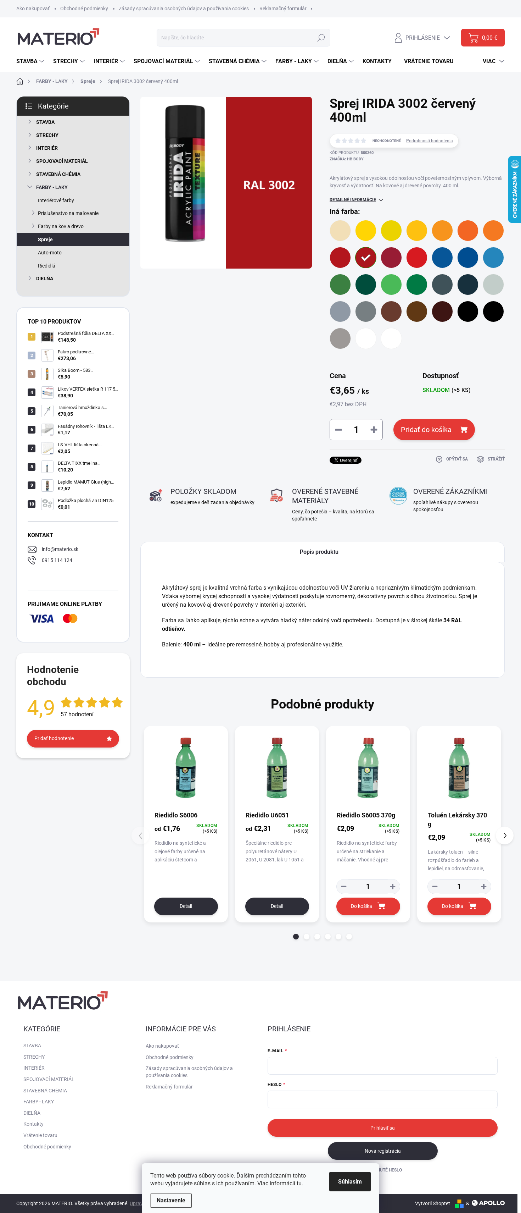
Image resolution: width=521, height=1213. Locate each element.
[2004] (467, 230)
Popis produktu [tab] (319, 551)
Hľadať (321, 37)
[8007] (416, 311)
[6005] (365, 284)
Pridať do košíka (426, 429)
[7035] (493, 284)
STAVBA (45, 122)
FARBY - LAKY (52, 187)
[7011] (442, 284)
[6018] (391, 284)
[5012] (493, 257)
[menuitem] (31, 61)
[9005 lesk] (467, 311)
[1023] (416, 230)
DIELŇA (44, 278)
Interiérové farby (56, 200)
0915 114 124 (57, 560)
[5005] (442, 257)
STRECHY (47, 135)
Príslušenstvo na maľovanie (68, 213)
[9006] (340, 338)
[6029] (416, 284)
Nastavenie (171, 1200)
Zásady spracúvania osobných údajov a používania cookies (184, 8)
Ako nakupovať (33, 8)
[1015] (340, 230)
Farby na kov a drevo (61, 226)
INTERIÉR (47, 148)
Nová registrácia (383, 1151)
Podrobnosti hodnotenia (429, 140)
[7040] (340, 311)
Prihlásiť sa (382, 1128)
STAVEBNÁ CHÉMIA (58, 174)
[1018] (365, 230)
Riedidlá (46, 266)
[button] (296, 937)
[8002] (391, 311)
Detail (186, 906)
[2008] (493, 230)
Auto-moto (50, 252)
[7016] (467, 284)
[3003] (391, 257)
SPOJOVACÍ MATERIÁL (62, 161)
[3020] (416, 257)
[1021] (391, 230)
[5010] (467, 257)
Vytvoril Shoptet (432, 1203)
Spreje (45, 239)
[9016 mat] (391, 338)
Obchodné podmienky (84, 8)
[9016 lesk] (365, 338)
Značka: (347, 159)
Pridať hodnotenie (54, 738)
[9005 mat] (493, 311)
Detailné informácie (353, 199)
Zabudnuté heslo (382, 1170)
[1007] (442, 230)
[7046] (365, 311)
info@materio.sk (60, 549)
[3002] (365, 257)
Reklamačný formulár (283, 8)
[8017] (442, 311)
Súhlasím (350, 1181)
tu (299, 1183)
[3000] (340, 257)
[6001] (340, 284)
